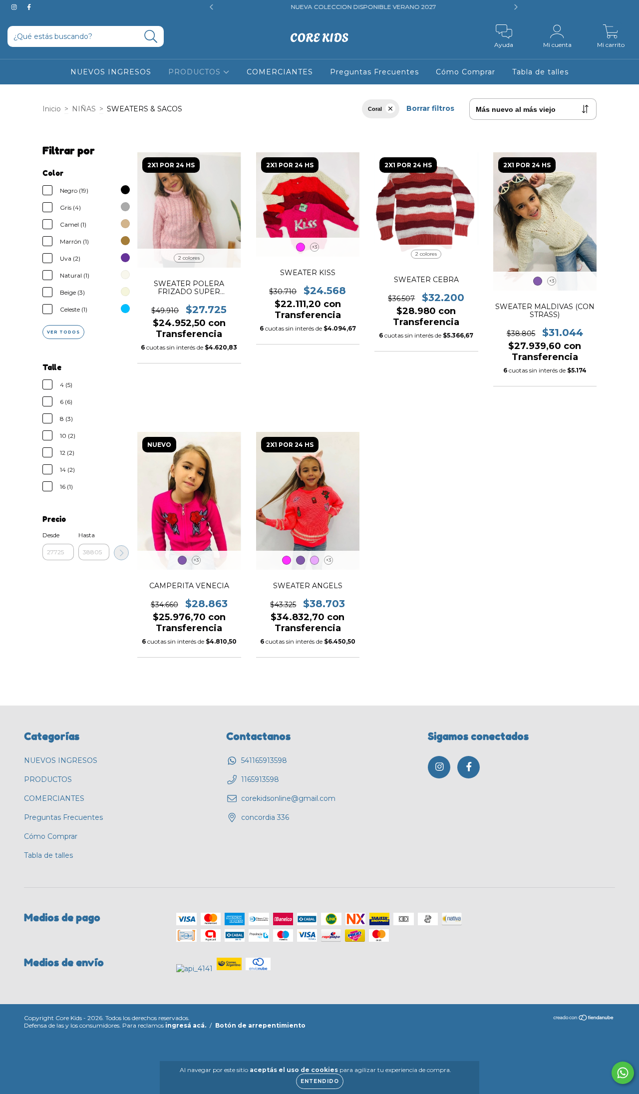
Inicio (51, 108)
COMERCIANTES (280, 71)
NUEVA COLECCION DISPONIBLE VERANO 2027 (317, 6)
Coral (375, 109)
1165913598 (260, 779)
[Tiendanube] (584, 1018)
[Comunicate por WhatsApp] (623, 1073)
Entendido (320, 1081)
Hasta (86, 535)
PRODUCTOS (195, 71)
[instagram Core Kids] (14, 6)
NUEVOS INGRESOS (110, 71)
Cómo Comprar (465, 71)
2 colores (189, 258)
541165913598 (264, 760)
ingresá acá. (185, 1025)
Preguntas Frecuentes (374, 71)
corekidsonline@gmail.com (288, 798)
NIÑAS (84, 108)
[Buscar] (151, 36)
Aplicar (121, 552)
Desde (50, 535)
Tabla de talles (540, 71)
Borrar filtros (430, 108)
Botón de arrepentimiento (260, 1025)
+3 (314, 247)
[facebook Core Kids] (28, 6)
